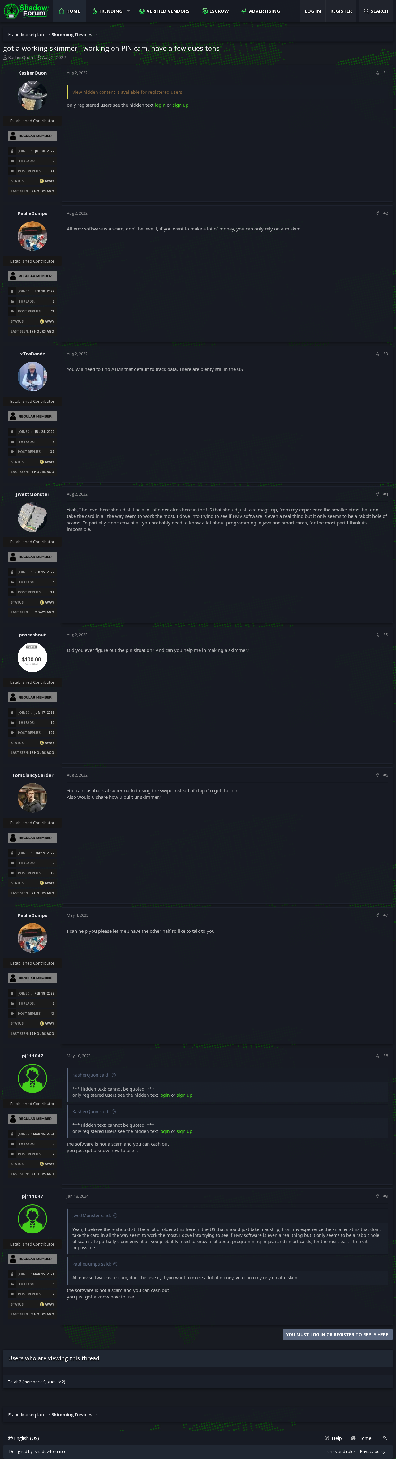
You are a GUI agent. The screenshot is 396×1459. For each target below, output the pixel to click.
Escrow (219, 11)
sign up (180, 105)
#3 (385, 353)
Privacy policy (372, 1451)
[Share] (377, 72)
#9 (385, 1196)
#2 (385, 213)
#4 (385, 494)
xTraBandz (32, 354)
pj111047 (32, 1055)
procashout (32, 634)
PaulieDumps (32, 213)
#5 (385, 634)
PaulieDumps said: (91, 1264)
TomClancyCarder (33, 775)
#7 (385, 915)
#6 (385, 775)
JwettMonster (33, 494)
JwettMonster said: (91, 1215)
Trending (110, 11)
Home (73, 11)
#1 (385, 72)
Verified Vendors (168, 11)
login (160, 105)
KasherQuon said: (91, 1075)
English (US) (26, 1438)
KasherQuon (20, 57)
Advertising (264, 11)
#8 (385, 1055)
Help (337, 1438)
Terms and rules (340, 1451)
